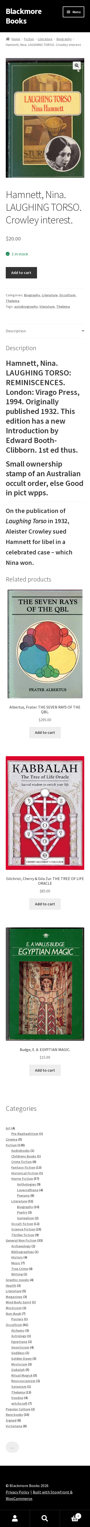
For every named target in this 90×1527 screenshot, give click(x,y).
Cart (69, 1514)
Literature (45, 39)
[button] (77, 65)
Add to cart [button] (45, 732)
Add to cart (21, 272)
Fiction (29, 39)
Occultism (67, 295)
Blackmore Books (24, 16)
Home (16, 39)
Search (45, 1518)
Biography (64, 39)
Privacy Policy (17, 1492)
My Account (15, 1518)
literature (47, 306)
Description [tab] (16, 330)
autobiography (26, 306)
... (12, 1447)
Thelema (13, 301)
